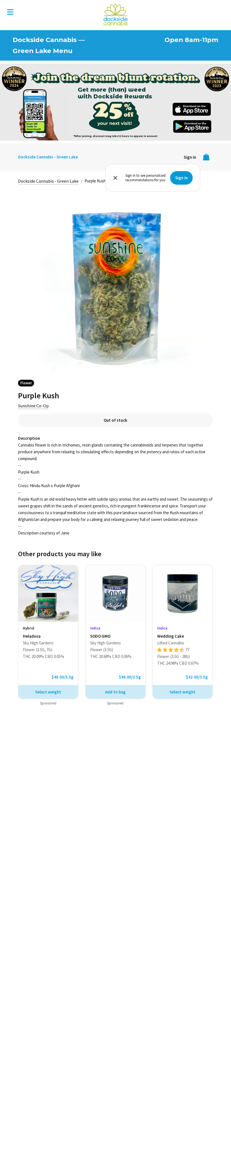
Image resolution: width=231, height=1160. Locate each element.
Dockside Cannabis (115, 14)
